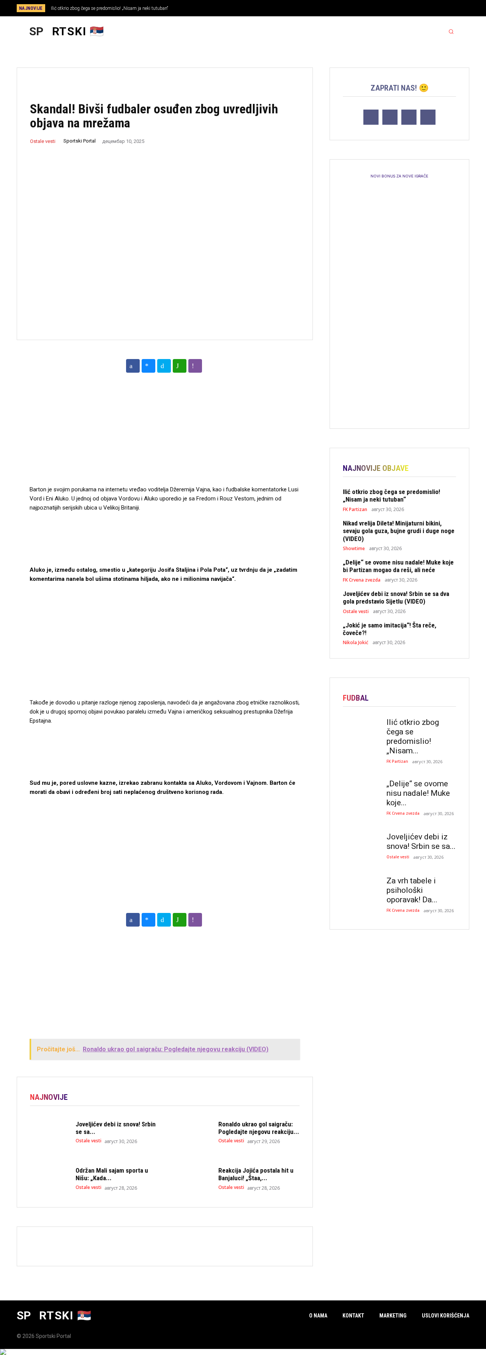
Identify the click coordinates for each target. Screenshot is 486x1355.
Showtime (354, 548)
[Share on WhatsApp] (179, 366)
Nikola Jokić (355, 642)
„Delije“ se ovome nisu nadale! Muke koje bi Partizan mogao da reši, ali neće (398, 566)
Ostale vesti (42, 141)
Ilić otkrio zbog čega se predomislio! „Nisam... (413, 736)
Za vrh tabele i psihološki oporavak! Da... (412, 890)
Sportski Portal (79, 140)
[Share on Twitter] (164, 366)
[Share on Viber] (195, 366)
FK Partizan (355, 509)
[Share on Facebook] (133, 366)
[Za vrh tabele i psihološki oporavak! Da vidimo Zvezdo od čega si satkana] (361, 890)
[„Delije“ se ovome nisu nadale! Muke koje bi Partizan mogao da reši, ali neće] (361, 793)
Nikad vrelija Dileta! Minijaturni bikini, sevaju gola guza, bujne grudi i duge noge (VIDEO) (398, 531)
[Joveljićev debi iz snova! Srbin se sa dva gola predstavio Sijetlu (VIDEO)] (49, 1132)
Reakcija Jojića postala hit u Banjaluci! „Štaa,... (255, 1174)
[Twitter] (448, 8)
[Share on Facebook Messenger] (148, 366)
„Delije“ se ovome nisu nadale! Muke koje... (418, 793)
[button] (451, 31)
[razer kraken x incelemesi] (243, 1352)
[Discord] (411, 8)
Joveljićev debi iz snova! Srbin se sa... (421, 841)
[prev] (256, 8)
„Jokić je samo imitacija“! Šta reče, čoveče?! (389, 629)
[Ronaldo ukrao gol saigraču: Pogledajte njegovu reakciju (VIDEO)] (192, 1132)
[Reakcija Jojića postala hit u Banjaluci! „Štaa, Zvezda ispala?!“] (192, 1179)
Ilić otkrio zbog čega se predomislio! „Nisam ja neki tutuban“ (109, 8)
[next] (268, 8)
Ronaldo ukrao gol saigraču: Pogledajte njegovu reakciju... (258, 1127)
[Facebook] (423, 8)
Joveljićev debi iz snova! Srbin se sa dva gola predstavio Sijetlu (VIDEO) (396, 597)
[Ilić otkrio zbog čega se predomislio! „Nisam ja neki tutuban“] (361, 732)
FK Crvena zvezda (361, 580)
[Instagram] (436, 8)
